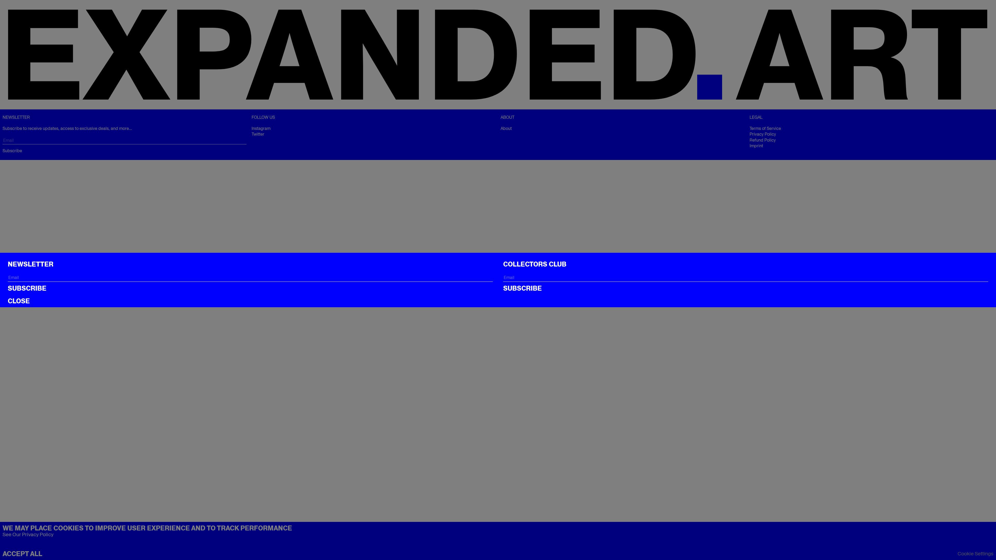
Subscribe (27, 288)
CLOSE (19, 301)
